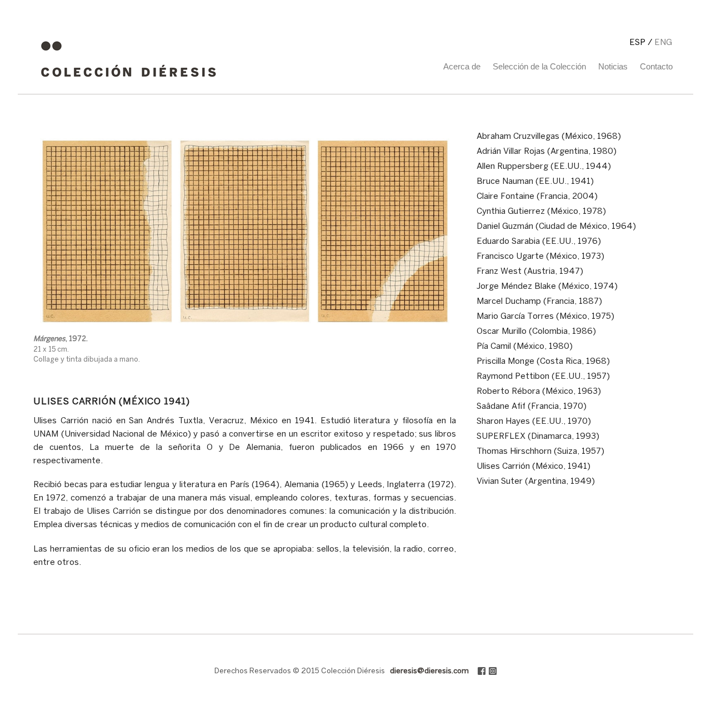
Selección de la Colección (539, 66)
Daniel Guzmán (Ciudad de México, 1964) (556, 227)
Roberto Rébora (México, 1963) (539, 391)
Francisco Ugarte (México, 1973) (540, 257)
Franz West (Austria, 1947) (530, 272)
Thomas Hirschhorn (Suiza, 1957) (540, 451)
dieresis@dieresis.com (429, 671)
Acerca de (461, 66)
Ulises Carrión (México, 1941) (533, 466)
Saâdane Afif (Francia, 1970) (532, 406)
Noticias (613, 66)
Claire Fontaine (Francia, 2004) (537, 197)
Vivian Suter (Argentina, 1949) (536, 481)
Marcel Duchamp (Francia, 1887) (539, 302)
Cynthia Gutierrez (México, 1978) (541, 212)
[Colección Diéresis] (128, 81)
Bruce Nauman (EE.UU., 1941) (535, 182)
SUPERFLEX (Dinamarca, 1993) (538, 436)
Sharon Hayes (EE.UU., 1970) (534, 421)
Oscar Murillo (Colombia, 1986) (536, 332)
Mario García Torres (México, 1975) (545, 317)
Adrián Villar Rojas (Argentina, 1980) (547, 152)
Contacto (656, 66)
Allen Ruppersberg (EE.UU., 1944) (544, 167)
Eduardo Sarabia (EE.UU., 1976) (539, 242)
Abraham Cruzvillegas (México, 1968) (549, 137)
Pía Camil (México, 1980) (525, 347)
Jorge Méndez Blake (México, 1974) (547, 287)
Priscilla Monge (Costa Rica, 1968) (543, 361)
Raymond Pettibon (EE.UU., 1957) (543, 376)
